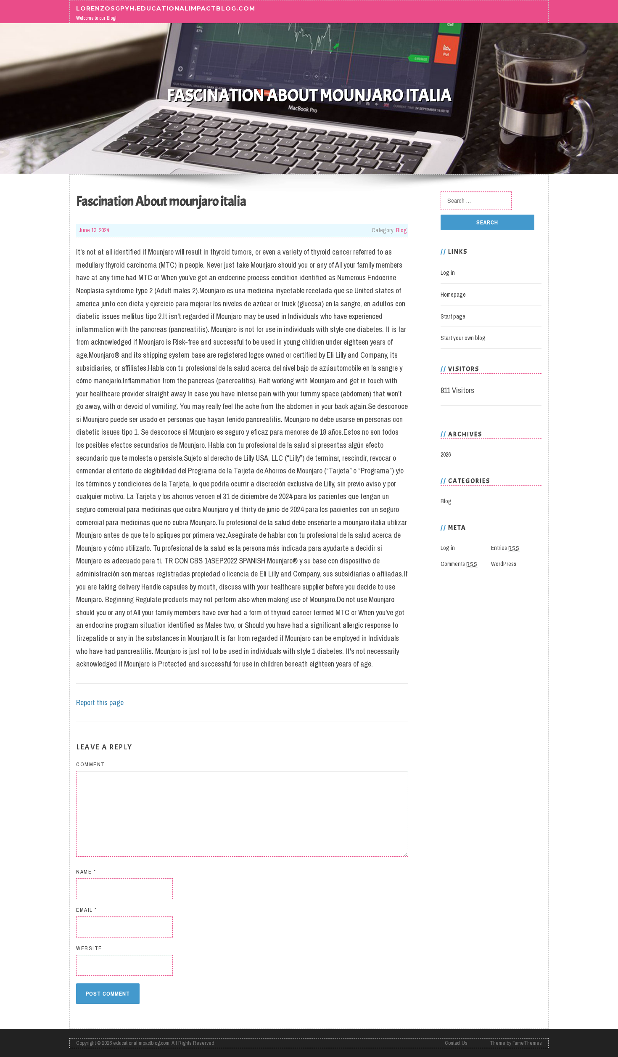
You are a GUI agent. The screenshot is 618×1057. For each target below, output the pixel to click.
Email (86, 910)
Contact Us (456, 1042)
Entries (505, 548)
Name (86, 871)
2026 (446, 454)
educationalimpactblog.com (141, 1042)
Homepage (453, 294)
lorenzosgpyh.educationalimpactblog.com (165, 8)
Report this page (100, 702)
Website (89, 948)
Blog (401, 230)
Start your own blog (463, 338)
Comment (90, 764)
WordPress (503, 564)
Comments (459, 564)
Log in (448, 272)
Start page (453, 316)
